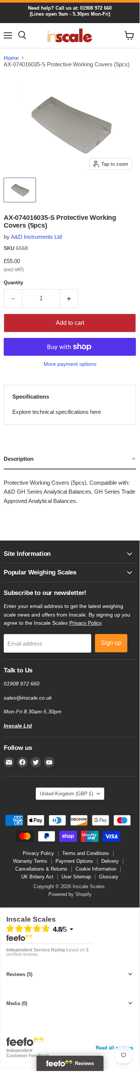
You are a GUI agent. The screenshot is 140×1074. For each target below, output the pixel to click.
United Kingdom (66, 793)
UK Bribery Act (37, 877)
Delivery (110, 861)
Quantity (13, 282)
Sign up (111, 643)
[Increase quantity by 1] (69, 298)
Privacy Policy (85, 623)
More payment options (70, 364)
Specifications (30, 396)
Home (11, 58)
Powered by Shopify (70, 894)
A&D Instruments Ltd (36, 237)
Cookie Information (96, 869)
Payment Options (74, 861)
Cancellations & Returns (41, 869)
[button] (70, 459)
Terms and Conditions (85, 853)
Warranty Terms (30, 861)
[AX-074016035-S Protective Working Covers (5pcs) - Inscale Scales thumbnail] (19, 190)
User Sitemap (76, 877)
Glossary (108, 877)
